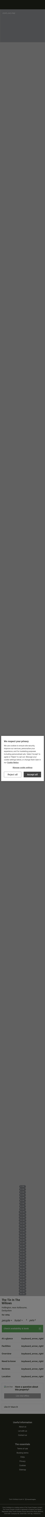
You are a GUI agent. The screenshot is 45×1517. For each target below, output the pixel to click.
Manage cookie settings (22, 767)
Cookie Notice (13, 762)
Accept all (32, 774)
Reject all (13, 774)
